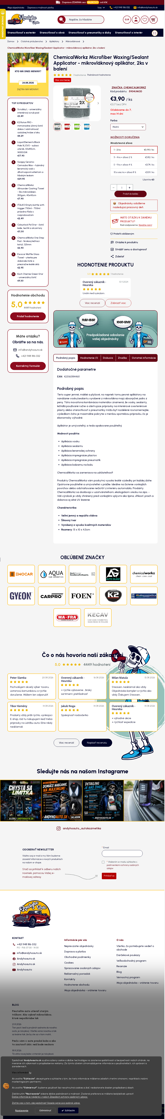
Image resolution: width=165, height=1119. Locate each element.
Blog (119, 971)
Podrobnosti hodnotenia (99, 75)
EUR (127, 19)
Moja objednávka (15, 7)
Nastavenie (21, 1110)
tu (30, 1072)
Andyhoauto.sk (26, 958)
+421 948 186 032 (28, 946)
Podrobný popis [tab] (65, 357)
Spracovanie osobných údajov (82, 968)
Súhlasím (70, 1110)
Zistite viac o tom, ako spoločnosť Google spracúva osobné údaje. (46, 1103)
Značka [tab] (122, 357)
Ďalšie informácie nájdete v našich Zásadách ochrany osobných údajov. (50, 1097)
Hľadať (61, 19)
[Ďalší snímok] (98, 103)
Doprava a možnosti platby (40, 7)
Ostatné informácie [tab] (144, 357)
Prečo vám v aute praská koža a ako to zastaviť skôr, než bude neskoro (34, 1042)
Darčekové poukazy (128, 955)
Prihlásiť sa (109, 875)
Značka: (129, 87)
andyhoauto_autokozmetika (82, 828)
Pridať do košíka (130, 193)
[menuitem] (20, 33)
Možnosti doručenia (125, 137)
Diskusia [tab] (108, 357)
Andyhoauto (24, 969)
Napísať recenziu (97, 742)
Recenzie (121, 966)
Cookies (69, 962)
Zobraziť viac (118, 302)
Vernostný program (128, 977)
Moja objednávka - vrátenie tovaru (85, 990)
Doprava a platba (75, 951)
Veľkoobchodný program (131, 960)
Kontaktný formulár (28, 365)
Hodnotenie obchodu (76, 984)
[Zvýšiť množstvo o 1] (129, 187)
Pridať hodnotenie (28, 316)
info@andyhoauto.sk (29, 953)
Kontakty (69, 979)
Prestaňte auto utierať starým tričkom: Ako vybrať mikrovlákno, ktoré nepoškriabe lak (32, 1015)
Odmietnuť (45, 1110)
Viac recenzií (92, 302)
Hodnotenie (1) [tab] (89, 357)
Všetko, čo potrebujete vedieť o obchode (135, 948)
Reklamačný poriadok (77, 973)
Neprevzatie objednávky (79, 946)
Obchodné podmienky (77, 957)
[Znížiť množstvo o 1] (114, 187)
